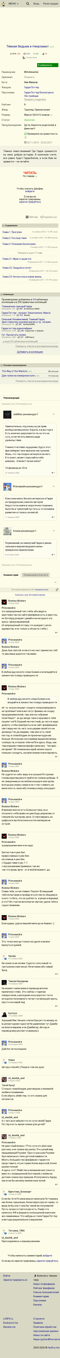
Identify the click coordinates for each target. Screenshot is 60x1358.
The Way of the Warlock (14, 371)
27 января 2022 (12, 473)
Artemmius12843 (31, 309)
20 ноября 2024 (15, 1044)
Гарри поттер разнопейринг (17, 328)
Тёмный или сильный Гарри (17, 306)
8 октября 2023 (12, 555)
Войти (6, 1275)
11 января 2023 (12, 517)
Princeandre (20, 486)
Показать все (25, 404)
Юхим (27, 315)
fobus (11, 1060)
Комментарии (41, 1296)
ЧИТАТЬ (30, 173)
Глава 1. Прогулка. (12, 232)
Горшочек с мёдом (34, 331)
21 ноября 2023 (15, 959)
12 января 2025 (15, 1062)
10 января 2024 (15, 984)
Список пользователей (46, 1292)
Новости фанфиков (44, 1284)
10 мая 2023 (13, 603)
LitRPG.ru (8, 1318)
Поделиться (50, 217)
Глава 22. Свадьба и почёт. (17, 267)
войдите (30, 191)
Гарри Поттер (31, 87)
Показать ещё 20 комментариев (30, 595)
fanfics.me (54, 1347)
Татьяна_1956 (16, 1230)
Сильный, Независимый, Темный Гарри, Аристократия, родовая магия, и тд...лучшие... (27, 320)
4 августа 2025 (15, 1233)
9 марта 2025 (14, 1113)
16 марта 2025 (14, 1138)
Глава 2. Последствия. (14, 238)
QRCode (33, 217)
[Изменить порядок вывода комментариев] (57, 590)
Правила (38, 1322)
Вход (36, 3)
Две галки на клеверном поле (18, 375)
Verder (12, 956)
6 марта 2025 (14, 1081)
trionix (16, 531)
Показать (29, 77)
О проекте (38, 1318)
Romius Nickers (17, 600)
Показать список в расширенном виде (37, 346)
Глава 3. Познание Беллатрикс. (19, 244)
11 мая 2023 (13, 937)
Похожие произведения (14, 365)
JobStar (17, 414)
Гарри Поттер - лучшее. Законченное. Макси (26, 313)
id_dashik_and (16, 1078)
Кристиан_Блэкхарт (20, 1191)
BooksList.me (10, 1322)
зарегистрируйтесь (30, 202)
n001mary (29, 337)
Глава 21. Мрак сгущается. (17, 259)
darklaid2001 (28, 324)
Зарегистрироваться (15, 1280)
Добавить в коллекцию (30, 352)
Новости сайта (41, 1335)
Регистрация (50, 3)
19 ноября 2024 (15, 1016)
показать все (41, 590)
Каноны (37, 1304)
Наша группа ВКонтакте (46, 1339)
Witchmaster (31, 72)
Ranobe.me (9, 1327)
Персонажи (39, 1300)
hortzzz (12, 1013)
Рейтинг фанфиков (43, 1288)
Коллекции (8, 294)
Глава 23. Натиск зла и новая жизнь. (22, 276)
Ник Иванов (31, 82)
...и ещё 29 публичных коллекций (20, 341)
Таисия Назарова (18, 981)
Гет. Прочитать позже (14, 335)
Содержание (11, 225)
